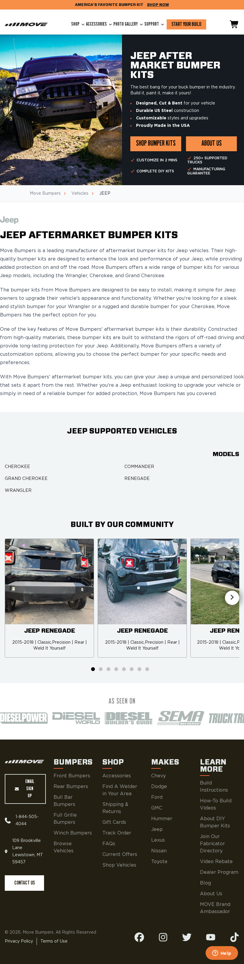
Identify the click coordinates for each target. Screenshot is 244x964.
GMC (156, 808)
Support (151, 24)
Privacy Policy (19, 941)
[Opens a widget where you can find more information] (221, 953)
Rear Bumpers (71, 786)
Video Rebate (216, 861)
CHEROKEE (17, 467)
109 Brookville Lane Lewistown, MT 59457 (27, 851)
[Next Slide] (232, 598)
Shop (75, 24)
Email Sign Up (29, 788)
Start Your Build (186, 24)
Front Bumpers (72, 775)
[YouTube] (210, 937)
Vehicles (79, 193)
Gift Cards (114, 822)
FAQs (108, 843)
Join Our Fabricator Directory (212, 843)
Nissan (159, 850)
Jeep (157, 829)
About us (211, 144)
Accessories (96, 24)
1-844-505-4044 (27, 820)
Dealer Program (219, 872)
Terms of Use (54, 941)
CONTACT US (24, 883)
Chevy (158, 775)
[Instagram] (163, 937)
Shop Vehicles (119, 865)
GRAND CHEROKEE (26, 479)
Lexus (158, 840)
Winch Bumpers (73, 833)
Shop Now (158, 4)
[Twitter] (187, 937)
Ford (156, 797)
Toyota (159, 861)
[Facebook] (139, 937)
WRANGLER (18, 491)
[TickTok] (234, 937)
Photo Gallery (125, 24)
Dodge (159, 786)
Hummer (161, 818)
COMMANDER (139, 467)
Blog (205, 883)
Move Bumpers (45, 193)
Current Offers (119, 854)
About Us (211, 893)
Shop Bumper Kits (156, 144)
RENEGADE (137, 479)
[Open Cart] (234, 24)
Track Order (116, 833)
